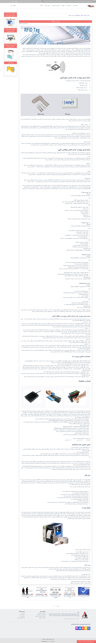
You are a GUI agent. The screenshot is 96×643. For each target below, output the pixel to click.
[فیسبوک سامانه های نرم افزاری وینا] (88, 627)
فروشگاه (63, 5)
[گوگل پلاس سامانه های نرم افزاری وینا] (82, 627)
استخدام (41, 5)
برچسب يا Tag (71, 15)
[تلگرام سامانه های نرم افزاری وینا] (79, 627)
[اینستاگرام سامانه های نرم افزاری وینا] (76, 627)
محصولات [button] (69, 5)
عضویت (14, 1)
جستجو (94, 1)
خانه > (87, 15)
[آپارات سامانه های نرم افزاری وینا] (85, 627)
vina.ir (53, 641)
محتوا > (84, 15)
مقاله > (81, 15)
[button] (58, 606)
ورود (12, 1)
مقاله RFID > (77, 15)
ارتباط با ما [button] (48, 5)
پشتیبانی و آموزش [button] (56, 5)
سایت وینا (77, 618)
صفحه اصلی (75, 5)
